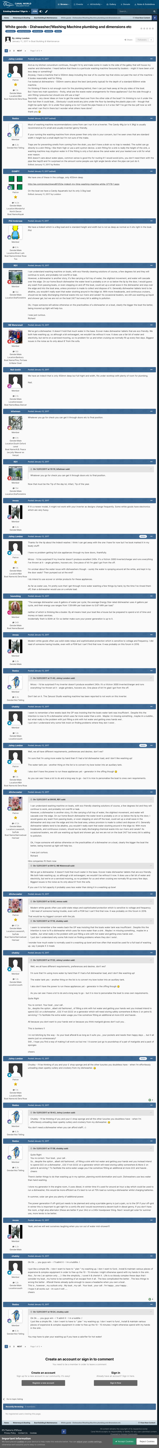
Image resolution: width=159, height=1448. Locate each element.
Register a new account (43, 1383)
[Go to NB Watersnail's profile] (15, 336)
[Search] (154, 11)
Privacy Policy (10, 1433)
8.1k (17, 247)
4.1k (17, 438)
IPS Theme (6, 1430)
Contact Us (23, 1433)
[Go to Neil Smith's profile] (15, 381)
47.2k (16, 823)
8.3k (16, 145)
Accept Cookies (125, 1441)
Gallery (112, 4)
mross (15, 500)
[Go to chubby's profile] (15, 718)
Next (19, 51)
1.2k (17, 733)
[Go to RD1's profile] (15, 277)
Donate (126, 4)
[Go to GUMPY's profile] (15, 183)
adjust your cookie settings (89, 1441)
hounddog (15, 596)
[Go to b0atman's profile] (15, 423)
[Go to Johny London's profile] (8, 39)
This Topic (143, 11)
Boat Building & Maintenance (45, 41)
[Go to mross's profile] (15, 512)
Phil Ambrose (15, 221)
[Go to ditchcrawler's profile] (15, 803)
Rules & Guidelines (146, 4)
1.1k (16, 90)
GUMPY (16, 171)
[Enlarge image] (39, 111)
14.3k (16, 203)
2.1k (17, 396)
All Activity (95, 4)
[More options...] (151, 58)
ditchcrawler (15, 792)
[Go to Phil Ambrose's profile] (15, 232)
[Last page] (25, 50)
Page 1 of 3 (35, 51)
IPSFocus (18, 1430)
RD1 (16, 265)
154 (16, 292)
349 (16, 622)
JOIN (34, 11)
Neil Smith (15, 369)
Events (79, 4)
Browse (64, 4)
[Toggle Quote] (31, 469)
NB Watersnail (15, 325)
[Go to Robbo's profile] (15, 130)
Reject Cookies (147, 1441)
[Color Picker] (46, 11)
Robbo (15, 118)
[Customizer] (41, 11)
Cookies (33, 1433)
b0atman (15, 411)
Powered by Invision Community (124, 1434)
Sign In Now (115, 1383)
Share (129, 40)
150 (16, 351)
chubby (15, 706)
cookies (20, 1441)
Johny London (22, 38)
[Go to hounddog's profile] (15, 607)
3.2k (16, 527)
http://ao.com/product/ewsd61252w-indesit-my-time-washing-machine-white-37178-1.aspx (73, 184)
